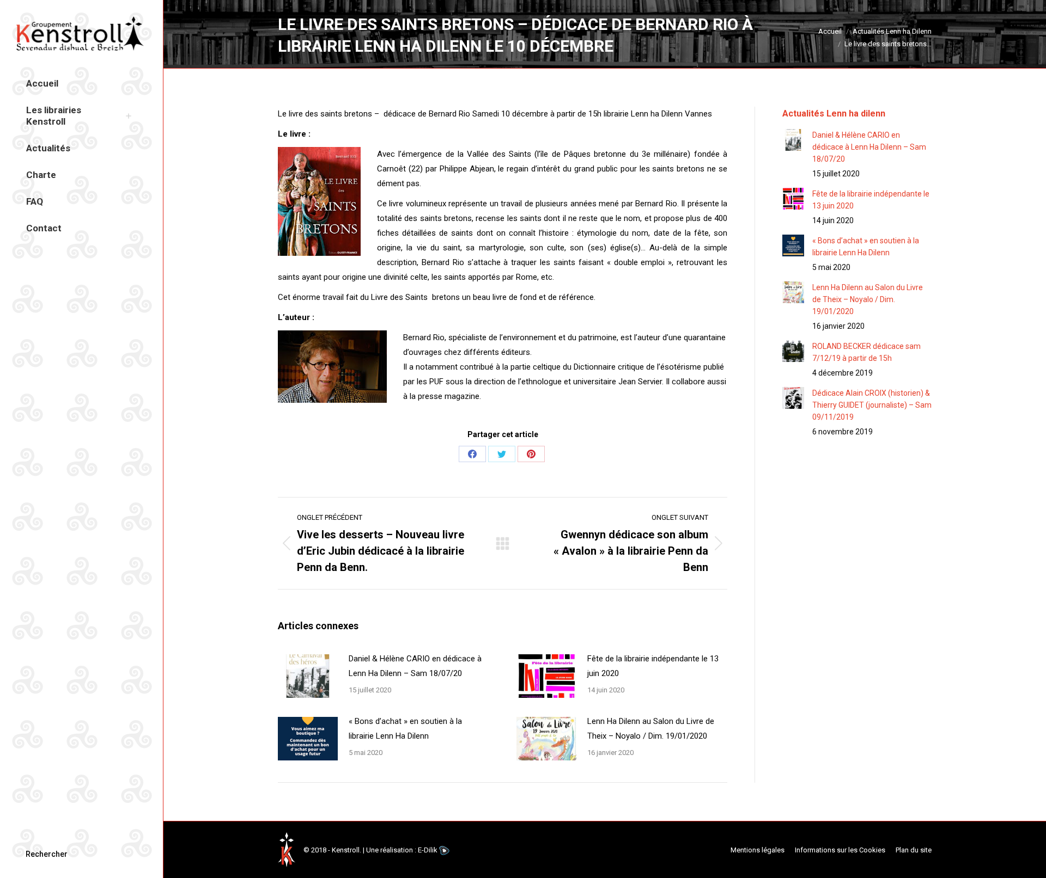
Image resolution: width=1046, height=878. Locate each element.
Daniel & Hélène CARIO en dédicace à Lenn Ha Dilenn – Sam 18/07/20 (415, 666)
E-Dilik (427, 850)
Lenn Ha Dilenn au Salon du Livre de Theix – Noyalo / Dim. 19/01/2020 (650, 728)
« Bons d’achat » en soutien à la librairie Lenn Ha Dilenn (405, 728)
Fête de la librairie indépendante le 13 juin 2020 (653, 666)
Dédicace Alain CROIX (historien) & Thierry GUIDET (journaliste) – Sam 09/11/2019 (872, 405)
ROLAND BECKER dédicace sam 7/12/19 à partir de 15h (866, 352)
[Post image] (308, 676)
